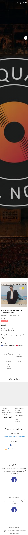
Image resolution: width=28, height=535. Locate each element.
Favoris (8, 361)
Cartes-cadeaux (8, 367)
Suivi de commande (19, 355)
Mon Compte (8, 354)
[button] (6, 337)
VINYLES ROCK (14, 315)
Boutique (4, 315)
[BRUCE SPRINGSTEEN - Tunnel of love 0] (14, 294)
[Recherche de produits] (26, 38)
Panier (19, 361)
